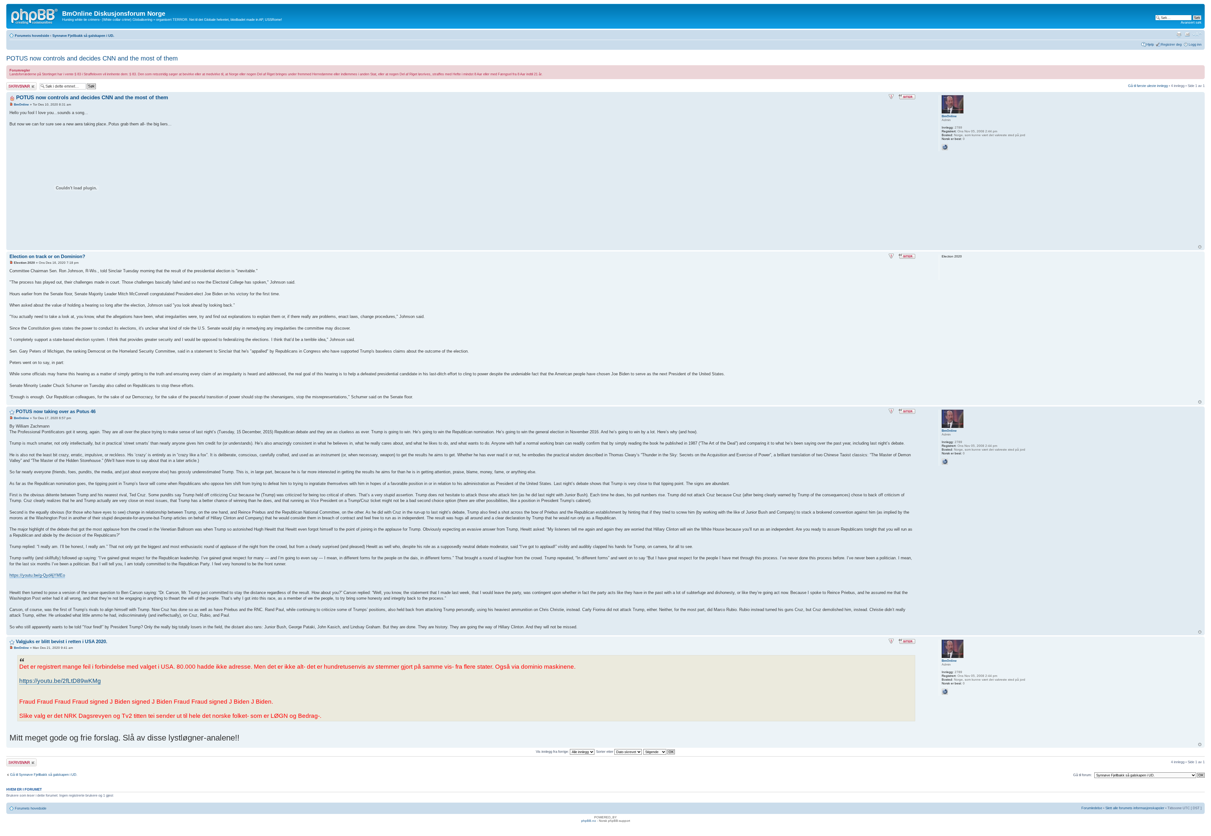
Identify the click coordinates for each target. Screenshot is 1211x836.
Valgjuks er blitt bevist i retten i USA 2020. (61, 641)
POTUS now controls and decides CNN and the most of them (92, 58)
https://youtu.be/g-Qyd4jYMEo (37, 575)
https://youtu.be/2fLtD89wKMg (60, 680)
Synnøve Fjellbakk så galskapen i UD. (83, 35)
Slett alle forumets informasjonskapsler (1134, 808)
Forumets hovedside (32, 35)
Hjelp (1150, 44)
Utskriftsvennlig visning (1178, 34)
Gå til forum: (1082, 775)
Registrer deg (1171, 44)
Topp (1200, 247)
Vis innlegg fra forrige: (553, 751)
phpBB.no (588, 820)
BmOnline (21, 104)
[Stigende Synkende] (659, 751)
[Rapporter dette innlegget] (891, 97)
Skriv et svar (16, 84)
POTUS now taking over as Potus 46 (56, 411)
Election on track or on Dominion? (47, 256)
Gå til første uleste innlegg (1148, 86)
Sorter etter (605, 751)
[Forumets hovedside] (35, 15)
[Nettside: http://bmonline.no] (945, 147)
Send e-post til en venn (1187, 34)
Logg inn (1195, 44)
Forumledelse (1091, 808)
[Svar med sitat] (907, 97)
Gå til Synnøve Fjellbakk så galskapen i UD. (43, 774)
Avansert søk (1191, 22)
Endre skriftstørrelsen (1197, 34)
